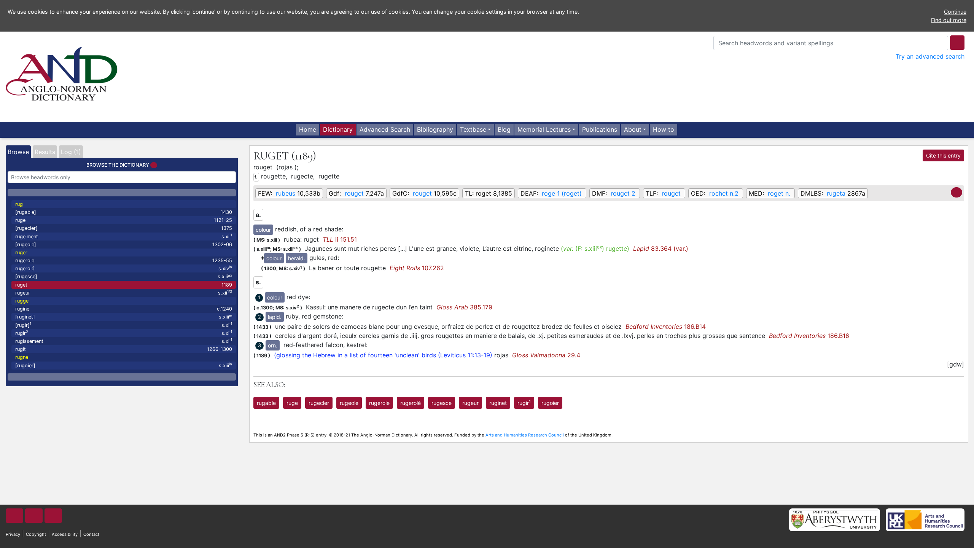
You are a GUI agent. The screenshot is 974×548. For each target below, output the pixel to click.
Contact (91, 534)
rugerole (123, 260)
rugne (21, 357)
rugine (123, 309)
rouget (354, 193)
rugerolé (123, 268)
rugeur (123, 292)
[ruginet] (123, 317)
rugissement (123, 341)
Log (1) (71, 152)
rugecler (319, 403)
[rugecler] (123, 228)
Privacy (13, 534)
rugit (123, 349)
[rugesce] (123, 276)
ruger (21, 252)
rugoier (550, 403)
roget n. (779, 193)
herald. (296, 258)
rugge (22, 301)
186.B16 (809, 335)
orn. (272, 345)
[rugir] (123, 325)
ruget (123, 285)
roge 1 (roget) (562, 193)
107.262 (417, 268)
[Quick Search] (957, 42)
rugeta (836, 193)
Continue (955, 11)
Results (45, 152)
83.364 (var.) (660, 248)
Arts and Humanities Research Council (524, 435)
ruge (123, 220)
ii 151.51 (340, 239)
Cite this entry (943, 155)
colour (263, 229)
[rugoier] (123, 365)
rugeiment (123, 236)
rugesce (441, 403)
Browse (18, 152)
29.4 (546, 355)
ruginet (498, 403)
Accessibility (65, 534)
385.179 (464, 307)
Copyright (36, 534)
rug (19, 204)
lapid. (275, 317)
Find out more (948, 20)
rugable (266, 403)
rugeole (349, 403)
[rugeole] (123, 244)
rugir (123, 333)
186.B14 (665, 326)
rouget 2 (623, 193)
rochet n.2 (723, 193)
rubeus (285, 193)
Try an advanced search (930, 56)
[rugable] (123, 212)
